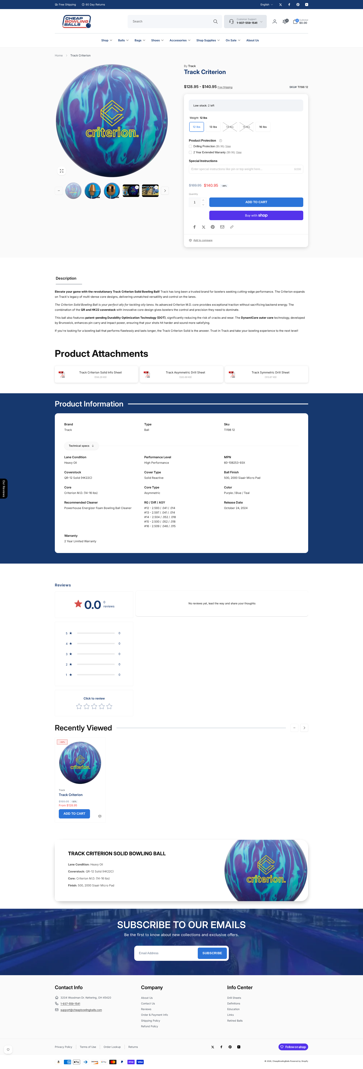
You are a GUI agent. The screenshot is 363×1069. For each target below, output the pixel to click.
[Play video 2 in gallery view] (150, 190)
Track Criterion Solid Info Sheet (100, 372)
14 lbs (230, 126)
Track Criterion (71, 795)
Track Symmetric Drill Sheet (270, 372)
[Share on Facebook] (194, 227)
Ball (146, 430)
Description (66, 278)
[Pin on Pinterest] (213, 227)
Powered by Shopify (299, 1061)
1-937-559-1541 (70, 1003)
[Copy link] (232, 227)
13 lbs (213, 126)
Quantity (193, 194)
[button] (300, 21)
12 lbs (196, 126)
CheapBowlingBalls (280, 1061)
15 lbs (246, 126)
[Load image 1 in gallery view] (73, 190)
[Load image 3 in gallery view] (112, 190)
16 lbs (263, 126)
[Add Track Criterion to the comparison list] (100, 816)
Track (190, 66)
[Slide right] (165, 191)
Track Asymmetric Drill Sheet (185, 372)
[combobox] (175, 21)
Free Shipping (225, 87)
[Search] (215, 21)
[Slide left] (59, 191)
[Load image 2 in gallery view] (92, 190)
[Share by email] (222, 226)
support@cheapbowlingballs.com (81, 1009)
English (265, 4)
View (228, 146)
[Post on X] (204, 227)
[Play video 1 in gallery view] (131, 190)
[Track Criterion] (80, 777)
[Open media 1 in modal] (112, 121)
